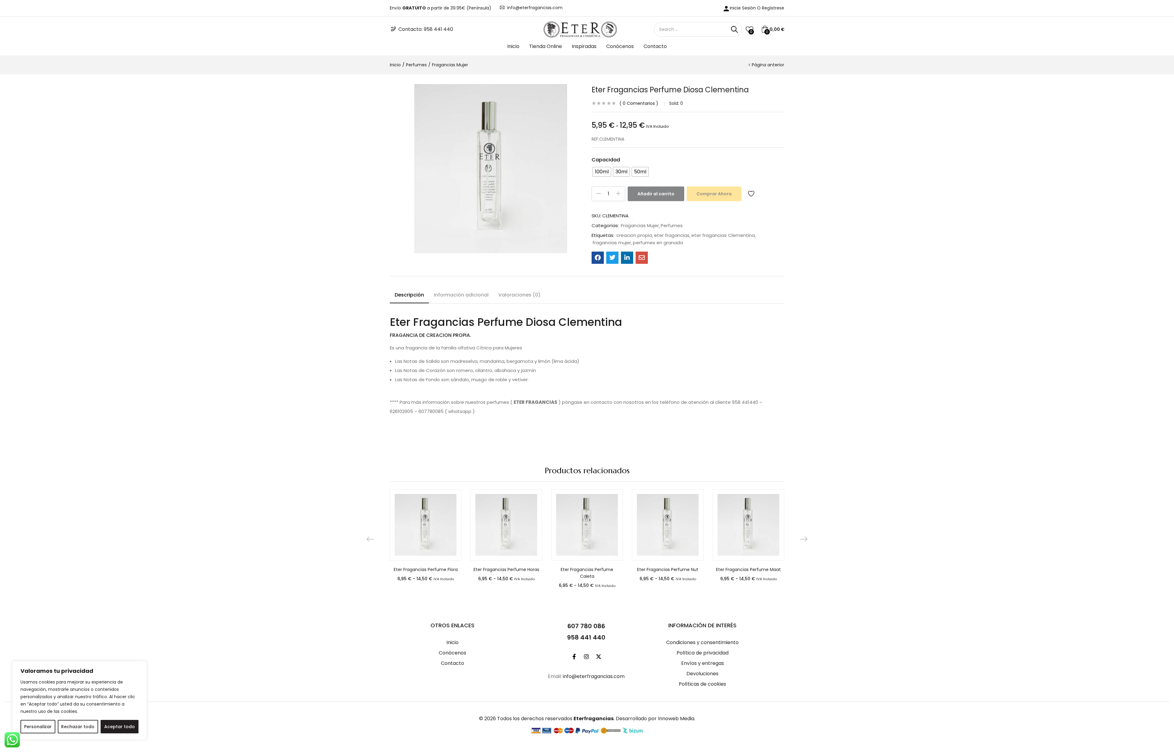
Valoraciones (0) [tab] (519, 294)
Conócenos (620, 46)
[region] (79, 700)
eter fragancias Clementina (723, 235)
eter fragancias (671, 235)
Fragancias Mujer (450, 65)
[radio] (602, 171)
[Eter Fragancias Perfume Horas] (506, 525)
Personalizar (38, 727)
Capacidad (606, 159)
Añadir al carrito (655, 194)
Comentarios (639, 103)
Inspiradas (584, 46)
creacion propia (634, 235)
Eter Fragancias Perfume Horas (506, 569)
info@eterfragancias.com (535, 8)
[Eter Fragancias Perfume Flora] (425, 525)
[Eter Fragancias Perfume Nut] (668, 525)
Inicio (513, 46)
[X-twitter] (598, 656)
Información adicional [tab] (461, 294)
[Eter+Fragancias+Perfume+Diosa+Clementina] (612, 258)
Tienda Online (545, 46)
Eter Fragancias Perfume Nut (667, 569)
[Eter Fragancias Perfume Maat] (748, 525)
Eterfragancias (594, 718)
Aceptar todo (119, 727)
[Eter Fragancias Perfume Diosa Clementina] (598, 258)
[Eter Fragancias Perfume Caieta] (587, 525)
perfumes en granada (658, 243)
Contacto (655, 46)
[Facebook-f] (574, 656)
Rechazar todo (77, 727)
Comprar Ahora (714, 194)
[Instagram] (586, 656)
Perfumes (416, 65)
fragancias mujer (612, 243)
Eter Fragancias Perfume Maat (748, 569)
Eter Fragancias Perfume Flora (426, 569)
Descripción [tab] (409, 294)
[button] (773, 29)
